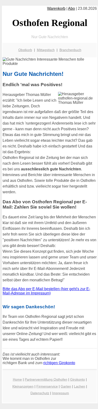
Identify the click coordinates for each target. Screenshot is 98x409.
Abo (71, 8)
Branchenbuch (70, 50)
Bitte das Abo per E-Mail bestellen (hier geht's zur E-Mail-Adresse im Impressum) (46, 291)
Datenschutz (39, 393)
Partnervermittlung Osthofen (46, 379)
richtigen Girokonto (59, 363)
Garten (66, 386)
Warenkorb (56, 8)
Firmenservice (47, 386)
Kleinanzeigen (23, 386)
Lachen (79, 386)
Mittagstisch (46, 50)
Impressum (60, 393)
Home (17, 379)
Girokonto (77, 379)
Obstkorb (25, 50)
